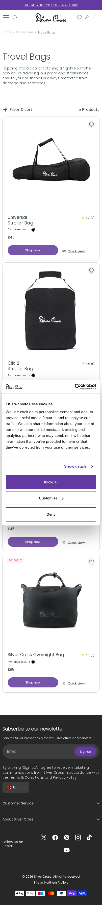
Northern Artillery (56, 882)
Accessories (24, 32)
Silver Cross (42, 876)
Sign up (85, 751)
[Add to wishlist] (91, 125)
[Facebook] (55, 837)
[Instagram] (78, 837)
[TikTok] (89, 837)
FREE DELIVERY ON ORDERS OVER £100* (51, 5)
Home (6, 32)
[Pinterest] (66, 837)
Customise (48, 498)
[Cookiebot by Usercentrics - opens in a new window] (74, 386)
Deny (51, 514)
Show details (75, 466)
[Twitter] (44, 837)
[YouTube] (66, 850)
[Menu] (6, 17)
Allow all (51, 482)
